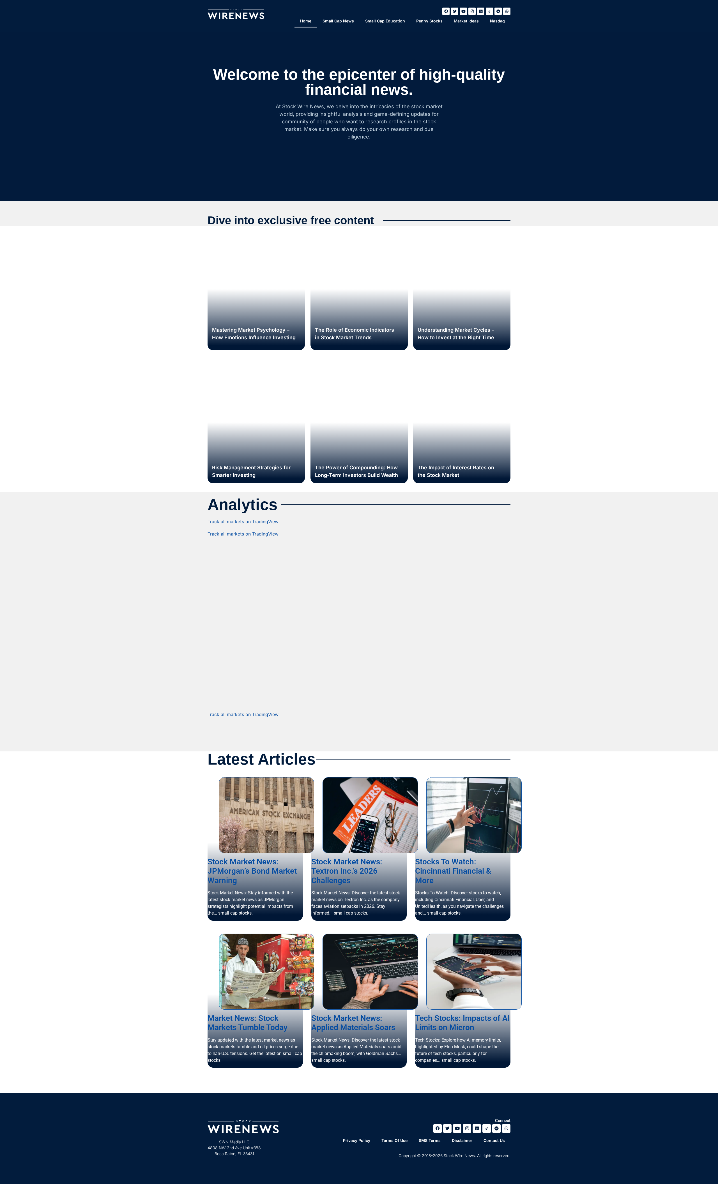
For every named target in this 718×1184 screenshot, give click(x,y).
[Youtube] (463, 11)
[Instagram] (472, 11)
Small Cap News (338, 21)
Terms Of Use (394, 1140)
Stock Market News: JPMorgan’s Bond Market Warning (252, 871)
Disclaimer (462, 1140)
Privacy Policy (356, 1140)
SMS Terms (430, 1140)
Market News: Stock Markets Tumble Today (247, 1023)
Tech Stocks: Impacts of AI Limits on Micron (462, 1023)
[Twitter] (454, 11)
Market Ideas (466, 21)
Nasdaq (497, 21)
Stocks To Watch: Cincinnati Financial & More (453, 871)
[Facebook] (446, 11)
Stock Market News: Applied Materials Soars (353, 1023)
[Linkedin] (480, 11)
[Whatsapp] (506, 11)
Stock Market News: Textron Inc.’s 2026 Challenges (346, 871)
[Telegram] (498, 11)
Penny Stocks (429, 21)
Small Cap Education (385, 21)
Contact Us (494, 1140)
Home (305, 21)
